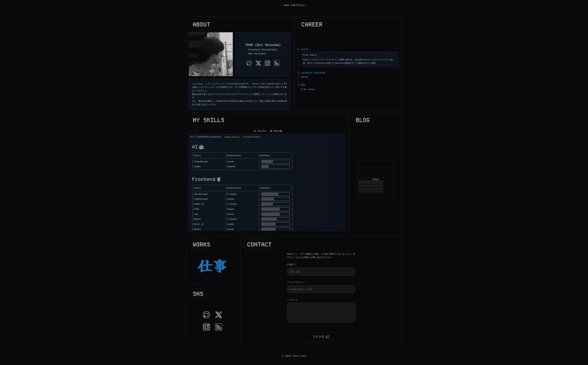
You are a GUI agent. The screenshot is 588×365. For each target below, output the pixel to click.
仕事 (212, 265)
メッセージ (292, 299)
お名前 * (291, 264)
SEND (319, 336)
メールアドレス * (296, 282)
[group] (249, 63)
